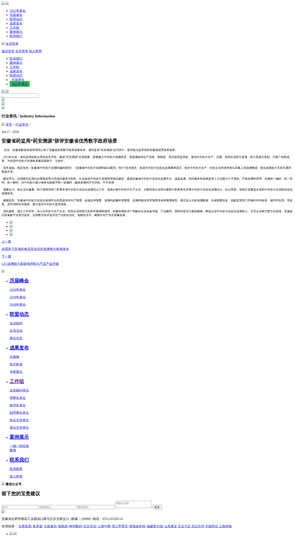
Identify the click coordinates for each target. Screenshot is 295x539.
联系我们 (16, 58)
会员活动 (16, 330)
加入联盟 (35, 51)
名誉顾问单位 (19, 390)
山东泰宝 (170, 526)
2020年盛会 (18, 289)
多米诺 (37, 526)
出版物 (14, 357)
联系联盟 (16, 469)
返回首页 (8, 51)
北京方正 (184, 526)
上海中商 (104, 526)
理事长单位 (18, 398)
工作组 (14, 67)
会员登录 (11, 43)
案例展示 (16, 63)
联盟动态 (16, 75)
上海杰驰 (225, 526)
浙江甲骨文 (120, 526)
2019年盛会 (18, 297)
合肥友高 (24, 526)
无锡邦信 (211, 526)
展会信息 (16, 338)
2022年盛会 (20, 84)
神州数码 (75, 526)
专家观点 (16, 371)
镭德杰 (63, 526)
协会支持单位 (19, 420)
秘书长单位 (18, 405)
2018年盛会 (18, 304)
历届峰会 (19, 280)
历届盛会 (18, 79)
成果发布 (16, 71)
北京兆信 (89, 526)
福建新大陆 (155, 526)
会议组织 (16, 323)
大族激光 (50, 526)
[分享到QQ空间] (11, 234)
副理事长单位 (19, 412)
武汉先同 (197, 526)
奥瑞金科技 (137, 526)
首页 (9, 124)
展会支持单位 (19, 427)
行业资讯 (21, 124)
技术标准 (16, 364)
